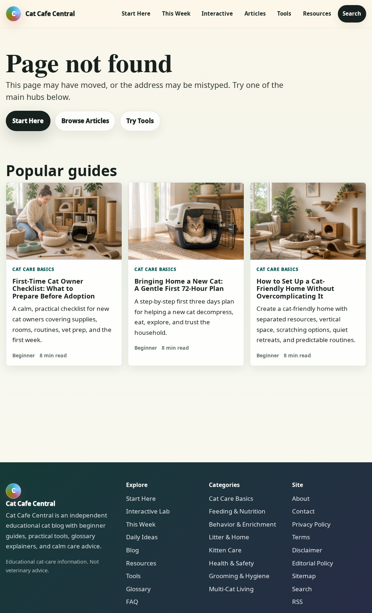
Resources (317, 13)
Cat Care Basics (33, 269)
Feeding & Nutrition (237, 511)
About (301, 498)
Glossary (138, 589)
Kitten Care (225, 550)
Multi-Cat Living (231, 589)
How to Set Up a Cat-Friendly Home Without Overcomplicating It (295, 288)
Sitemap (304, 576)
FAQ (132, 601)
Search (352, 13)
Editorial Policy (312, 563)
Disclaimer (307, 550)
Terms (301, 537)
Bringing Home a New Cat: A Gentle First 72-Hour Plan (179, 285)
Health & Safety (231, 563)
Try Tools (140, 121)
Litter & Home (229, 537)
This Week (176, 13)
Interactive (217, 13)
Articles (255, 13)
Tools (284, 13)
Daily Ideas (142, 537)
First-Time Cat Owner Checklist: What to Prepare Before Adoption (53, 288)
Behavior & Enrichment (242, 524)
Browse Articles (85, 121)
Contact (303, 511)
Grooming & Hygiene (239, 576)
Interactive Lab (148, 511)
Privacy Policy (311, 524)
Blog (132, 550)
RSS (297, 601)
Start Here (136, 13)
